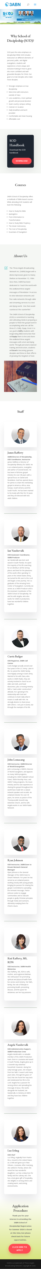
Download (22, 161)
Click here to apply (19, 1248)
